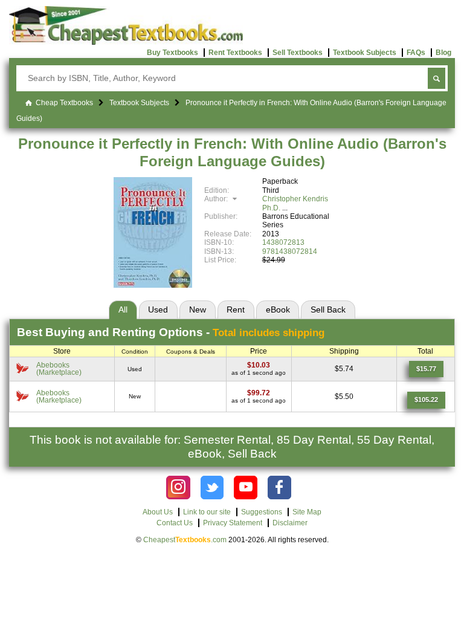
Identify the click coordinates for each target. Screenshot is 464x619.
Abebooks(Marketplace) (59, 369)
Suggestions (261, 512)
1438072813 (283, 242)
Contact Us (174, 523)
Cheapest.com (185, 540)
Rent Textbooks (235, 52)
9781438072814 (289, 251)
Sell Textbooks (297, 52)
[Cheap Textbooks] (126, 42)
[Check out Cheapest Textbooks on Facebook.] (279, 487)
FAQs (416, 52)
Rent (236, 309)
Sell (328, 309)
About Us (158, 512)
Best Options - (170, 332)
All (122, 309)
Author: (217, 199)
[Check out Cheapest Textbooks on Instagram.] (178, 487)
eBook (278, 309)
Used (158, 309)
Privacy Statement (232, 523)
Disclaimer (290, 523)
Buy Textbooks (172, 52)
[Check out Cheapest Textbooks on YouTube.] (245, 487)
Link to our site (207, 512)
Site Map (306, 512)
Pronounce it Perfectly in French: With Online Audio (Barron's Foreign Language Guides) (232, 152)
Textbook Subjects (364, 52)
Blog (443, 52)
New (197, 309)
